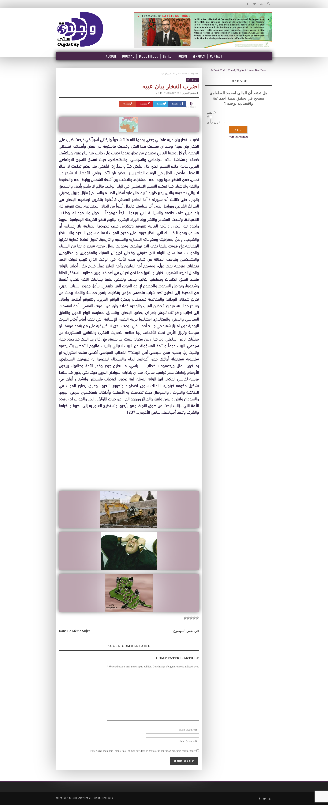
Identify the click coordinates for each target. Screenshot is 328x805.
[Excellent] (185, 618)
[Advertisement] (129, 461)
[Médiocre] (197, 618)
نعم (209, 112)
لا (208, 117)
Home (184, 73)
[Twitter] (254, 4)
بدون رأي (214, 122)
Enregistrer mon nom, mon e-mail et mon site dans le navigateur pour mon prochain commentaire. (143, 751)
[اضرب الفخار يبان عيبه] (129, 124)
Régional (194, 73)
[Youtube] (261, 4)
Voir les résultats (238, 136)
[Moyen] (194, 618)
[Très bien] (188, 618)
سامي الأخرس (189, 93)
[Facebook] (247, 4)
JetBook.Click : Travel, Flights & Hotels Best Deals (238, 70)
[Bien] (191, 618)
